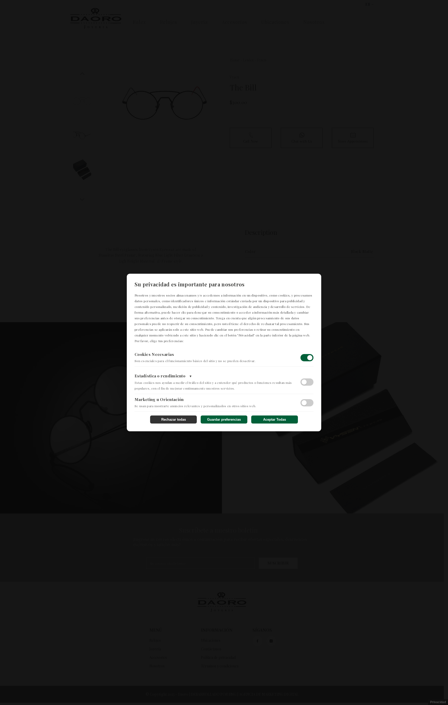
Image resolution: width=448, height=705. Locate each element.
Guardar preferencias (224, 419)
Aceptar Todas (274, 419)
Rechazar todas (173, 419)
